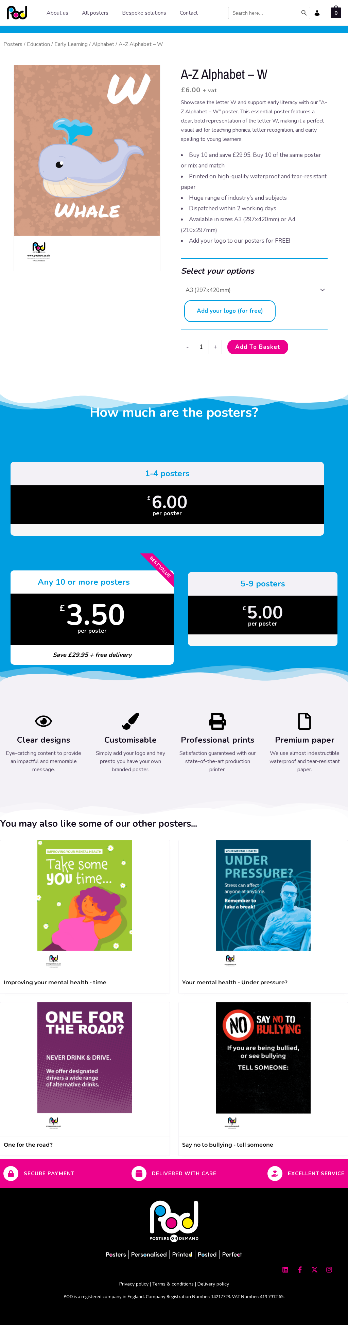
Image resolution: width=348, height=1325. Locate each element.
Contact (189, 13)
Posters (12, 44)
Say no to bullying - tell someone (227, 1145)
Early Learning (71, 44)
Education (38, 44)
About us (57, 13)
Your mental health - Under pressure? (235, 982)
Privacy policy (134, 1284)
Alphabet (103, 44)
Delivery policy (213, 1284)
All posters (95, 13)
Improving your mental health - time (55, 982)
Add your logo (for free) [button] (230, 311)
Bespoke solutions (144, 13)
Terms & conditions (173, 1284)
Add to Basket (257, 347)
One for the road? (28, 1145)
